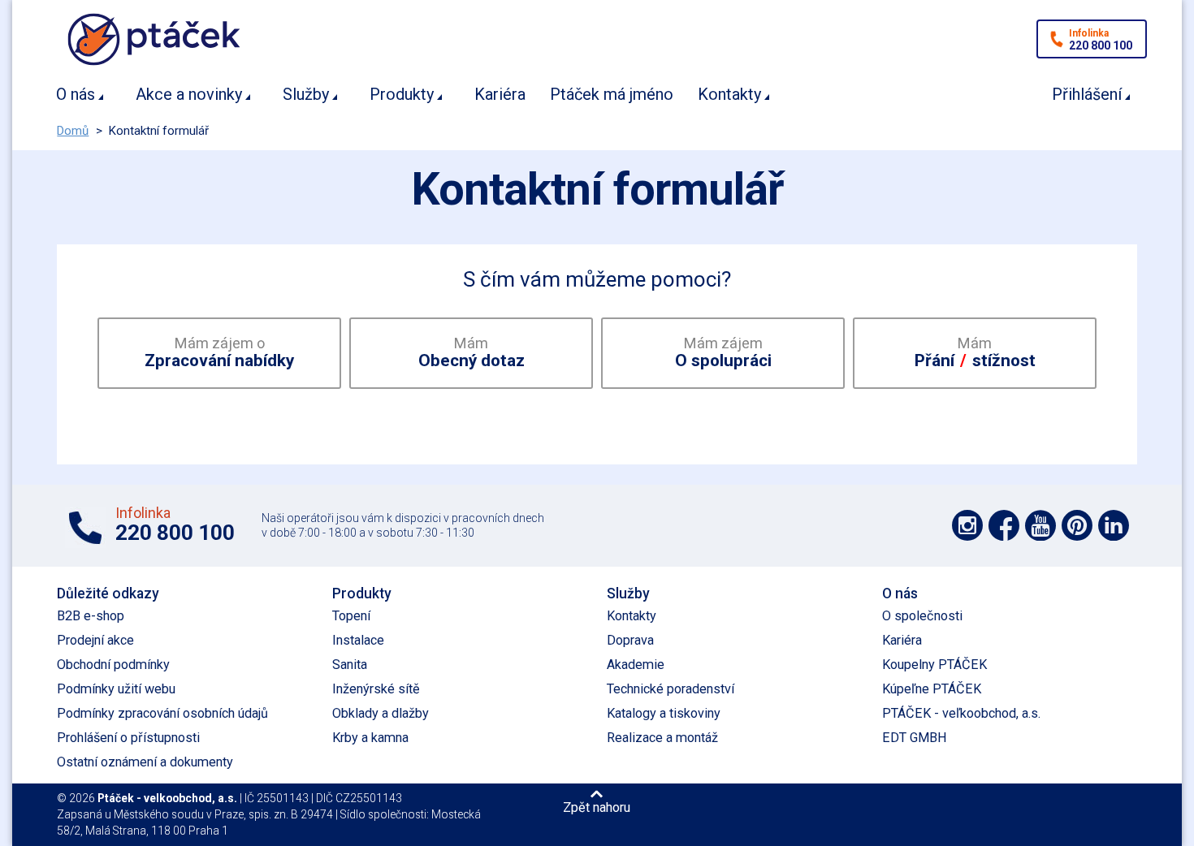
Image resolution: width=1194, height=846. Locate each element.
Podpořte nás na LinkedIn (1113, 525)
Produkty (402, 94)
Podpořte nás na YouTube (1040, 525)
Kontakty (729, 94)
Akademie (635, 664)
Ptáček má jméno (611, 94)
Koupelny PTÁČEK (934, 664)
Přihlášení (1087, 94)
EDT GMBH (914, 737)
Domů (73, 130)
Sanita (349, 664)
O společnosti (922, 616)
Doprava (630, 640)
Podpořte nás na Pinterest (1077, 525)
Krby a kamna (370, 737)
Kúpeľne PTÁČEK (931, 689)
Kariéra (500, 94)
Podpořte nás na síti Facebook (1004, 525)
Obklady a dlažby (380, 713)
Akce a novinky (189, 94)
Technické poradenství (670, 689)
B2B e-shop (90, 616)
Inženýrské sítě (376, 689)
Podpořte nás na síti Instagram (967, 525)
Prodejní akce (95, 640)
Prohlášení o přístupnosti (128, 737)
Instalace (358, 640)
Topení (351, 616)
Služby (306, 94)
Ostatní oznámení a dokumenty (145, 762)
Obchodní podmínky (113, 664)
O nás (75, 94)
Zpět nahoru (596, 807)
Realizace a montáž (662, 737)
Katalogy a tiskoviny (663, 713)
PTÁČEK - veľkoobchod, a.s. (961, 713)
